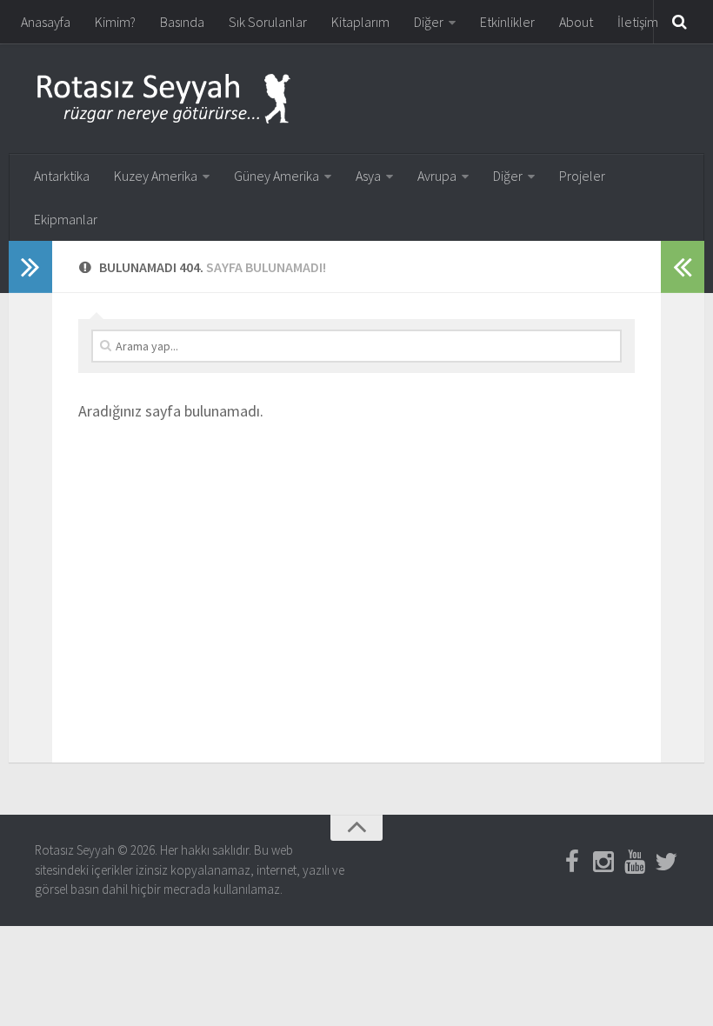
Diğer (428, 21)
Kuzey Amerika (155, 175)
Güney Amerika (276, 175)
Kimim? (115, 21)
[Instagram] (603, 861)
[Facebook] (572, 861)
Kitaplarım (360, 21)
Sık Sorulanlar (268, 21)
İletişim (637, 21)
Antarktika (62, 175)
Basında (182, 21)
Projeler (582, 175)
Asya (368, 175)
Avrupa (436, 175)
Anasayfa (45, 21)
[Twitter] (666, 861)
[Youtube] (635, 861)
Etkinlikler (507, 21)
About (576, 21)
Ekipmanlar (65, 219)
